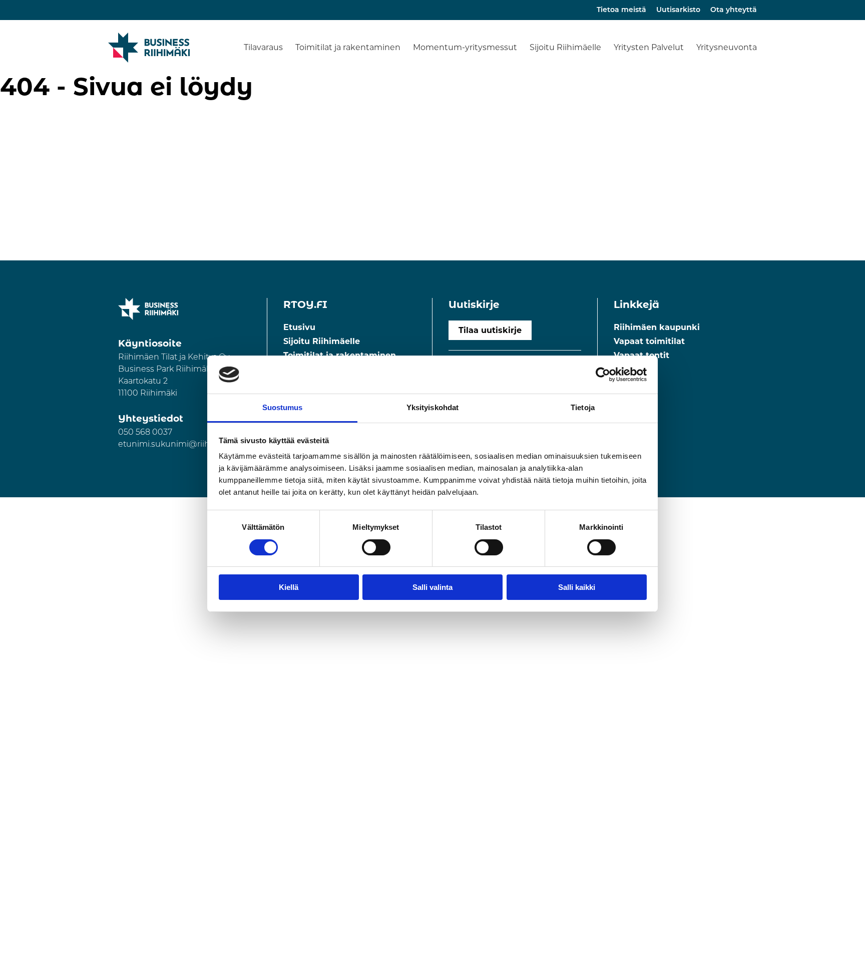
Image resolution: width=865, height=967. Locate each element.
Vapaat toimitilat (649, 341)
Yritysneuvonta (726, 47)
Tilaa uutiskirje (490, 330)
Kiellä (288, 587)
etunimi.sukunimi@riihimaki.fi (178, 445)
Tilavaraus (263, 47)
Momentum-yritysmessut (465, 47)
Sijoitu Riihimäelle (565, 47)
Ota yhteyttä (733, 10)
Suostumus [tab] (282, 407)
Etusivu (299, 327)
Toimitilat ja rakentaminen (347, 47)
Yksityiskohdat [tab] (432, 407)
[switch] (376, 547)
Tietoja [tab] (583, 407)
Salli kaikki (576, 587)
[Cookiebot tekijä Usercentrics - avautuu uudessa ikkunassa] (603, 374)
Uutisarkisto (678, 10)
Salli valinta (432, 587)
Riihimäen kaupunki (657, 327)
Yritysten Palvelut (649, 47)
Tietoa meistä (621, 10)
